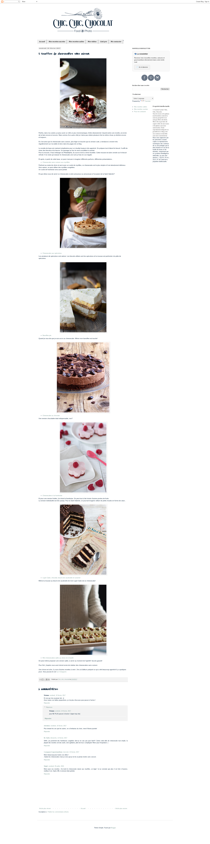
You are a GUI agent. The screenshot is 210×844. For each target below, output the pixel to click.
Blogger (113, 828)
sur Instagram (61, 672)
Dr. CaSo (47, 738)
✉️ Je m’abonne (142, 67)
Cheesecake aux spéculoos (52, 253)
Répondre (47, 703)
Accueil (83, 808)
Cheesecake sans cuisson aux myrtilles (56, 162)
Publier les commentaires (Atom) (58, 812)
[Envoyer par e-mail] (40, 679)
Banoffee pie (47, 335)
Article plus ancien (121, 808)
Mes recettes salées (140, 107)
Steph (46, 766)
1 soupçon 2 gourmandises (53, 752)
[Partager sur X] (45, 679)
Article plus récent (45, 808)
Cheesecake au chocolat (51, 415)
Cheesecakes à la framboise (52, 495)
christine (47, 726)
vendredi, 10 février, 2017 (58, 695)
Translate (147, 101)
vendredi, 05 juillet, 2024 (56, 766)
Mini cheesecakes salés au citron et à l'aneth (58, 658)
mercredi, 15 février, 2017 (71, 752)
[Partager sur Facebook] (47, 679)
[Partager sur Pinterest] (49, 679)
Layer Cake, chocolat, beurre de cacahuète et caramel (61, 578)
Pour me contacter (140, 111)
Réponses (49, 707)
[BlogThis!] (42, 679)
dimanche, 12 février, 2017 (58, 738)
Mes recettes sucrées (141, 109)
